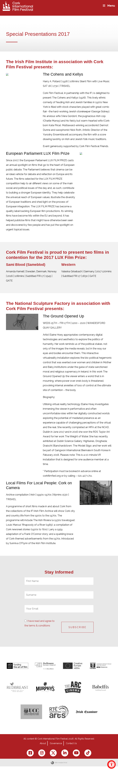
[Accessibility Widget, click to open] (111, 764)
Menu (111, 5)
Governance (56, 743)
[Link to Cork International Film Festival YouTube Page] (76, 752)
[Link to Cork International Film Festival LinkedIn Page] (64, 752)
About (43, 743)
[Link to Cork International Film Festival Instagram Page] (41, 752)
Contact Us (71, 743)
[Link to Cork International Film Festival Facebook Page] (30, 752)
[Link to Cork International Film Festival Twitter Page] (53, 752)
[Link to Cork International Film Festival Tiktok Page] (87, 752)
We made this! (61, 762)
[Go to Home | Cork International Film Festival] (17, 6)
